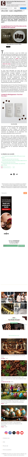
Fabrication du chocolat (8, 185)
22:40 (5, 426)
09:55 (11, 381)
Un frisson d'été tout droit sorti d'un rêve (10, 159)
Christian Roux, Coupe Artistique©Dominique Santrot (19, 302)
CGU (4, 442)
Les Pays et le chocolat (23, 186)
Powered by (3, 8)
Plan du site (5, 445)
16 (13, 167)
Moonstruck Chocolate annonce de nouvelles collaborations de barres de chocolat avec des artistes (14, 161)
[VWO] (6, 8)
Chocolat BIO (3, 187)
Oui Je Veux (23, 8)
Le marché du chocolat (23, 187)
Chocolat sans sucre (9, 187)
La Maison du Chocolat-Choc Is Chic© (19, 312)
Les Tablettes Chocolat (16, 187)
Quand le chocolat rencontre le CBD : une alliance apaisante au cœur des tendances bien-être (14, 379)
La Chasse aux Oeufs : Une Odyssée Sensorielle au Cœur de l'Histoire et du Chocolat (11, 424)
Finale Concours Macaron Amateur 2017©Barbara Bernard (7, 302)
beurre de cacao (7, 63)
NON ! (15, 8)
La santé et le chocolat (8, 186)
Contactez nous (6, 438)
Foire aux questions (7, 449)
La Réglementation (16, 185)
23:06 (5, 403)
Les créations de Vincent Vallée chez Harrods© (6, 312)
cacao (17, 58)
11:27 (6, 358)
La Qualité (20, 185)
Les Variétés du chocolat (16, 186)
